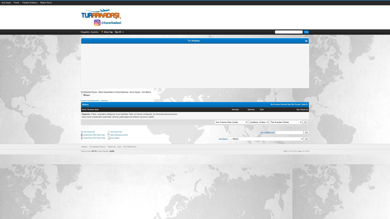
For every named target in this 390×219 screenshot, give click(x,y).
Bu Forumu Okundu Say (280, 104)
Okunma (251, 109)
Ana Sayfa (6, 3)
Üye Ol (118, 32)
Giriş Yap (108, 32)
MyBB (112, 151)
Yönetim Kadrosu (29, 3)
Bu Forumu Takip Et (300, 104)
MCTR (94, 151)
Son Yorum (301, 109)
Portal (16, 3)
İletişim (84, 147)
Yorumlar (235, 109)
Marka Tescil (46, 3)
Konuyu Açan (93, 109)
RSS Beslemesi (129, 147)
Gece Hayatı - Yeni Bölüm (140, 92)
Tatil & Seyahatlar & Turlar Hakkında (113, 92)
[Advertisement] (173, 66)
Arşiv (119, 147)
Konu (84, 109)
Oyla (262, 109)
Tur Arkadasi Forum (89, 92)
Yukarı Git (111, 147)
